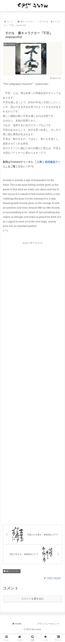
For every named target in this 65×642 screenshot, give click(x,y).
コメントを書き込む (32, 598)
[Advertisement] (32, 382)
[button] (58, 477)
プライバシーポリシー (48, 623)
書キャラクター (13, 571)
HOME (18, 623)
